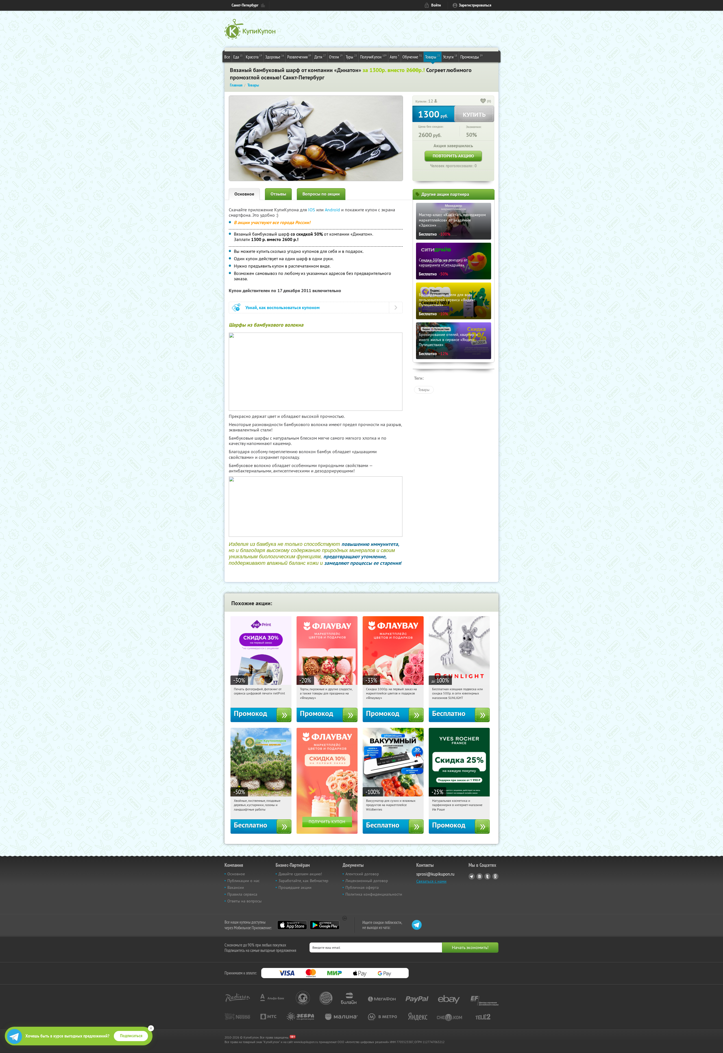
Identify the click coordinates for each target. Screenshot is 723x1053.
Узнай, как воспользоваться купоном (282, 308)
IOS (312, 209)
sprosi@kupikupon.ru (435, 874)
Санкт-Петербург (245, 5)
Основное (244, 194)
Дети (320, 57)
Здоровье (274, 57)
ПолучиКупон (373, 57)
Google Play (324, 925)
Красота (254, 57)
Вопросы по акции (321, 194)
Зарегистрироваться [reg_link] (475, 5)
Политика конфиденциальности (373, 894)
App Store (292, 925)
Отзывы (278, 194)
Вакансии (235, 887)
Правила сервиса (242, 894)
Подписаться (131, 1035)
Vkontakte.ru (479, 876)
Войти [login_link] (436, 5)
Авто (394, 57)
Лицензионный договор (366, 880)
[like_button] (483, 101)
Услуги (450, 57)
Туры (351, 57)
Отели (336, 57)
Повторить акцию (453, 156)
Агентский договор (362, 873)
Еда (238, 57)
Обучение (412, 57)
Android (333, 209)
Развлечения (299, 57)
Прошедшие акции (295, 887)
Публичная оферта (362, 887)
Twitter (487, 876)
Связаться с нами (431, 881)
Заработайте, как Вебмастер (303, 880)
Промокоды (471, 57)
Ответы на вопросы (244, 901)
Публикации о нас (243, 880)
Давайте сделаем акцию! (300, 873)
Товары (432, 57)
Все (227, 57)
